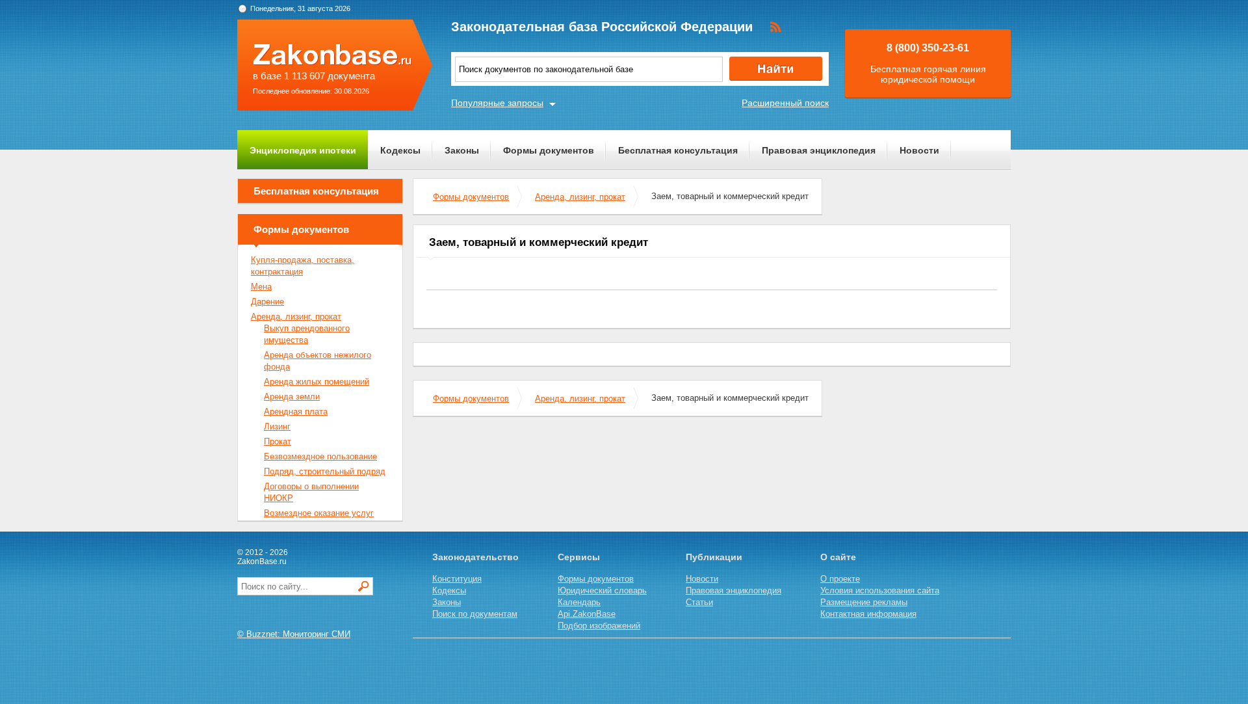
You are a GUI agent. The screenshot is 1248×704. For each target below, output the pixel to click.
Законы (462, 150)
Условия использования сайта (879, 590)
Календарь (579, 602)
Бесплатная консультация (678, 150)
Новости (919, 150)
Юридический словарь (602, 590)
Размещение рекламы (863, 602)
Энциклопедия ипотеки (303, 150)
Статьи (699, 602)
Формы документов (548, 150)
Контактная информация (868, 614)
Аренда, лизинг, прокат (580, 197)
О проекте (840, 579)
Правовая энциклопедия (819, 150)
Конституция (457, 579)
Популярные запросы (497, 103)
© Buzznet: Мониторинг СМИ (293, 634)
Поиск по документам (474, 614)
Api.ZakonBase (587, 614)
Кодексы (400, 150)
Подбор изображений (599, 625)
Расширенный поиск (785, 103)
